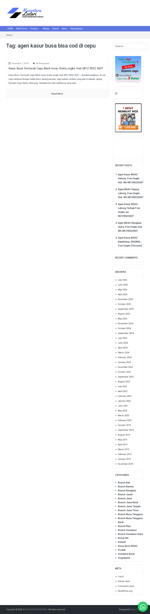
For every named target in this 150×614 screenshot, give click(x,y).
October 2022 (124, 372)
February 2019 (125, 454)
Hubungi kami (76, 28)
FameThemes (137, 609)
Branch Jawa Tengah (129, 506)
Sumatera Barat (126, 554)
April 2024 (122, 347)
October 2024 (124, 328)
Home (9, 35)
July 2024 (122, 338)
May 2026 (122, 289)
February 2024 (125, 357)
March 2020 (123, 415)
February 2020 (125, 420)
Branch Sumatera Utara (130, 534)
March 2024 (123, 352)
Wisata (46, 28)
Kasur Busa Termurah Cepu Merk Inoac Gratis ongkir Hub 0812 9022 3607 (55, 68)
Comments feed (126, 586)
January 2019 (124, 459)
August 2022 (124, 381)
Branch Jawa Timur (128, 510)
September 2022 (126, 376)
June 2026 (123, 284)
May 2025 (122, 318)
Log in (121, 576)
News (64, 28)
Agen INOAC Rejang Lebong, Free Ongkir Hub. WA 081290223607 (130, 193)
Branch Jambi (125, 494)
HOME (10, 28)
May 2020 (122, 410)
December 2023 (125, 367)
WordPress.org (125, 591)
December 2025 (125, 299)
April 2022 (122, 391)
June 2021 (123, 405)
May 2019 (122, 439)
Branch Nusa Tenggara (130, 514)
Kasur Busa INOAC (128, 546)
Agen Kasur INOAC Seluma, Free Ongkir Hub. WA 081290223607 (130, 178)
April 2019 (122, 444)
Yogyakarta (124, 557)
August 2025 (124, 314)
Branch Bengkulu (127, 490)
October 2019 (124, 425)
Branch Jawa (125, 498)
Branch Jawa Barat (128, 502)
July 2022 (122, 386)
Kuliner (55, 28)
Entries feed (123, 581)
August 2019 (124, 435)
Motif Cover (21, 28)
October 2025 (124, 304)
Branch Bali (124, 482)
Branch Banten (126, 486)
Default (122, 542)
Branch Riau (124, 526)
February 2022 (125, 396)
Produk (33, 28)
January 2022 (124, 401)
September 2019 (126, 430)
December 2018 (125, 464)
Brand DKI (123, 538)
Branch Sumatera (127, 530)
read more (57, 93)
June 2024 (123, 343)
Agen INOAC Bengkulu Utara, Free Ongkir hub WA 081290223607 (130, 227)
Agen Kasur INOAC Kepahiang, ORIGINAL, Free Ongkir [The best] (130, 241)
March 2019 (123, 449)
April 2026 (122, 294)
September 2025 (126, 309)
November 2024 (125, 323)
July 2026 (122, 280)
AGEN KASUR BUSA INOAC (35, 609)
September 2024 (126, 333)
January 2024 (124, 362)
